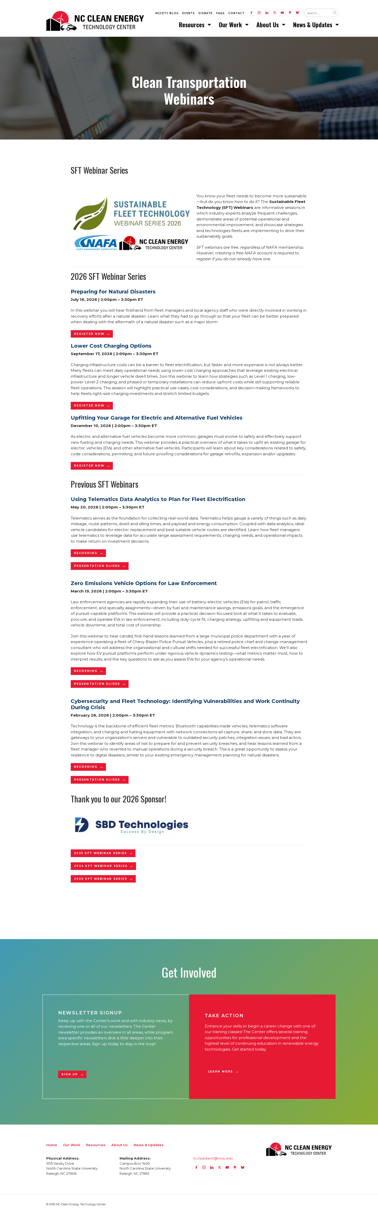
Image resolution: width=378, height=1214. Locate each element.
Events (188, 13)
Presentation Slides (97, 566)
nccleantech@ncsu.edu (213, 1158)
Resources (192, 24)
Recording (85, 553)
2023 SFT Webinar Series (100, 879)
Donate (205, 13)
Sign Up (69, 1074)
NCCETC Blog (167, 13)
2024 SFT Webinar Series (101, 866)
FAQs (220, 13)
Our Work (231, 24)
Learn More (220, 1071)
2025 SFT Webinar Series (100, 853)
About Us (268, 24)
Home (51, 1145)
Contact (236, 13)
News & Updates (313, 24)
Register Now (89, 334)
